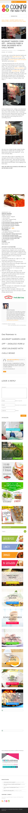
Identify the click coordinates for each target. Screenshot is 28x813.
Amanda (3, 52)
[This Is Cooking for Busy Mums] (14, 11)
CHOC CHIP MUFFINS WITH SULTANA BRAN (17, 325)
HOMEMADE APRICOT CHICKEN (8, 324)
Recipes (7, 20)
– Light (12, 228)
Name (19, 400)
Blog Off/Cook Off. (17, 56)
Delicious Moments (19, 68)
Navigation (14, 16)
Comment (4, 387)
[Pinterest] (6, 801)
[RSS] (2, 801)
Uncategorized (21, 50)
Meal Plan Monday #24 (8, 790)
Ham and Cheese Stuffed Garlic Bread (12, 784)
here (15, 61)
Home (3, 20)
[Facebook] (4, 801)
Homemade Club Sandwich (9, 782)
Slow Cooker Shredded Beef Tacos (11, 787)
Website (17, 410)
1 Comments (9, 52)
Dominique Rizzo (16, 71)
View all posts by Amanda (13, 320)
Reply (5, 371)
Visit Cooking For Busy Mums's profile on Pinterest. (13, 750)
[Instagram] (9, 801)
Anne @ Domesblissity (13, 359)
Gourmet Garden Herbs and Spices (17, 59)
